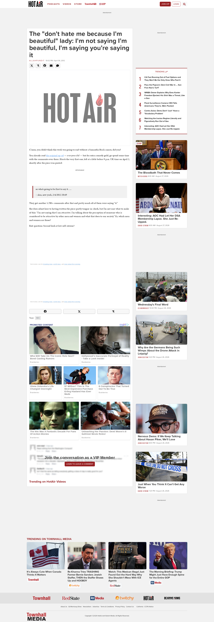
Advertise (96, 607)
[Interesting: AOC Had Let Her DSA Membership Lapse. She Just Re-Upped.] (161, 198)
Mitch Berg (142, 176)
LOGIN (176, 4)
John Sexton (143, 357)
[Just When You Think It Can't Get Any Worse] (161, 466)
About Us (64, 607)
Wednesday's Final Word (153, 304)
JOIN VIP (165, 4)
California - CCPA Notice (144, 607)
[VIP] (102, 4)
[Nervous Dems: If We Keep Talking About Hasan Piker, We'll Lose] (161, 418)
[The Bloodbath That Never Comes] (161, 155)
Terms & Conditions (107, 607)
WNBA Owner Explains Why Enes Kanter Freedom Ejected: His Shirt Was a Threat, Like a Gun (164, 95)
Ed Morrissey (143, 308)
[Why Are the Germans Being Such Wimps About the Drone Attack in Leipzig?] (161, 329)
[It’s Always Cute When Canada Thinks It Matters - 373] (46, 555)
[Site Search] (184, 4)
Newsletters (87, 607)
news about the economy (72, 264)
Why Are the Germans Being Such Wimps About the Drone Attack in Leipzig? (159, 350)
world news (57, 264)
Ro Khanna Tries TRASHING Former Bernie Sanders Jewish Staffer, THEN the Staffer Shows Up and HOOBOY (85, 576)
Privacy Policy (120, 607)
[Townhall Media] (36, 617)
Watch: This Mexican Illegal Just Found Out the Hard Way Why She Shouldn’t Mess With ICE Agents (126, 576)
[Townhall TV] (91, 4)
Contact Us (130, 607)
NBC (38, 318)
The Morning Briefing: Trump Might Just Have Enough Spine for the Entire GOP (166, 574)
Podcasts (53, 4)
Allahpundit (37, 61)
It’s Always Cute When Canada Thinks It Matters (44, 573)
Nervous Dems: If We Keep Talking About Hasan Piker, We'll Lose (159, 438)
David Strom (143, 225)
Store (78, 4)
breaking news (48, 264)
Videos (67, 4)
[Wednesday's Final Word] (161, 287)
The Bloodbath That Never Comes (159, 172)
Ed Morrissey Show (75, 607)
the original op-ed (55, 155)
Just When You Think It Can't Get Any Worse (161, 486)
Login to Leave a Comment (79, 464)
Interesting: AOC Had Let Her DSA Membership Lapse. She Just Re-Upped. (159, 218)
